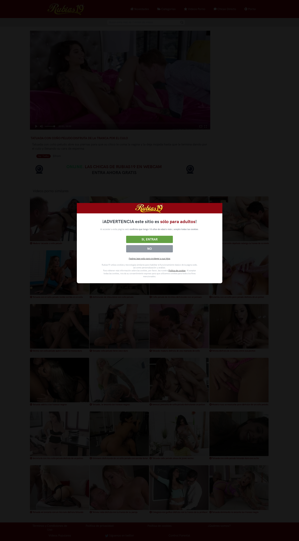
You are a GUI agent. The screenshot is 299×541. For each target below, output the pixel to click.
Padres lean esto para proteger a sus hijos (149, 258)
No (149, 249)
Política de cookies (177, 270)
